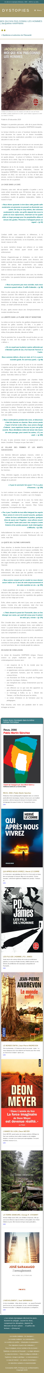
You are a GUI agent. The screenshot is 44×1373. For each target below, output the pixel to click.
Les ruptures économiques (28, 1360)
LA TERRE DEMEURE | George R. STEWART (20, 1215)
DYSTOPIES (16, 10)
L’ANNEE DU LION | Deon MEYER (16, 1131)
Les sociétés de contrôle (11, 1342)
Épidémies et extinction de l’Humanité (14, 1351)
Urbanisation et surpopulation (29, 1342)
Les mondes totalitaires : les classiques (21, 1336)
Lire (4, 804)
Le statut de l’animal (12, 1360)
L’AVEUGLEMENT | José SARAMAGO (17, 1300)
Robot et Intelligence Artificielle (28, 1354)
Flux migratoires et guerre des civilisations (21, 1345)
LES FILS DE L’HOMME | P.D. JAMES (17, 957)
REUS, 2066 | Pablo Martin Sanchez (17, 793)
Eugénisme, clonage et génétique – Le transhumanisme (21, 1357)
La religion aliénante (33, 1351)
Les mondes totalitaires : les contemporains (21, 1339)
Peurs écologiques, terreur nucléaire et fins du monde (21, 1348)
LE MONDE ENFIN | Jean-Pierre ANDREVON (20, 1046)
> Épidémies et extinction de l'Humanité (16, 35)
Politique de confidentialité (28, 1368)
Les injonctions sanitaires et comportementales (22, 1363)
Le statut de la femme (11, 1354)
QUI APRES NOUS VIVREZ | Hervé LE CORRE (21, 871)
